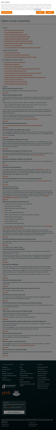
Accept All (40, 12)
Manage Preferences (7, 12)
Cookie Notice (38, 9)
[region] (28, 7)
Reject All (50, 12)
